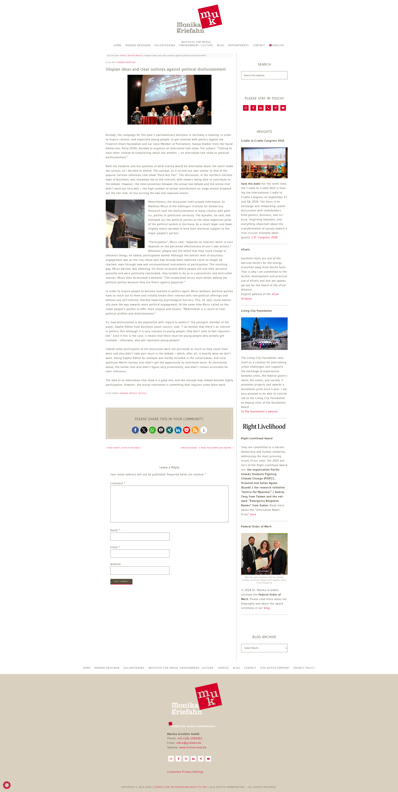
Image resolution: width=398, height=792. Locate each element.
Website (115, 564)
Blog (236, 667)
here (253, 514)
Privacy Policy (304, 667)
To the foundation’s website (259, 411)
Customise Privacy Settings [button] (185, 772)
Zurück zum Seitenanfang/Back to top (180, 787)
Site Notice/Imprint (274, 667)
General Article (128, 393)
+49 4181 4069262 (189, 738)
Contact (250, 667)
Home (87, 667)
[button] (135, 430)
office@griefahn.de (188, 743)
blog (267, 608)
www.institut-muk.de (192, 747)
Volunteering (134, 667)
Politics (142, 393)
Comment (117, 483)
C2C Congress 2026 (265, 237)
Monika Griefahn (199, 19)
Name (115, 530)
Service (223, 667)
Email (115, 547)
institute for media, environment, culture (181, 667)
